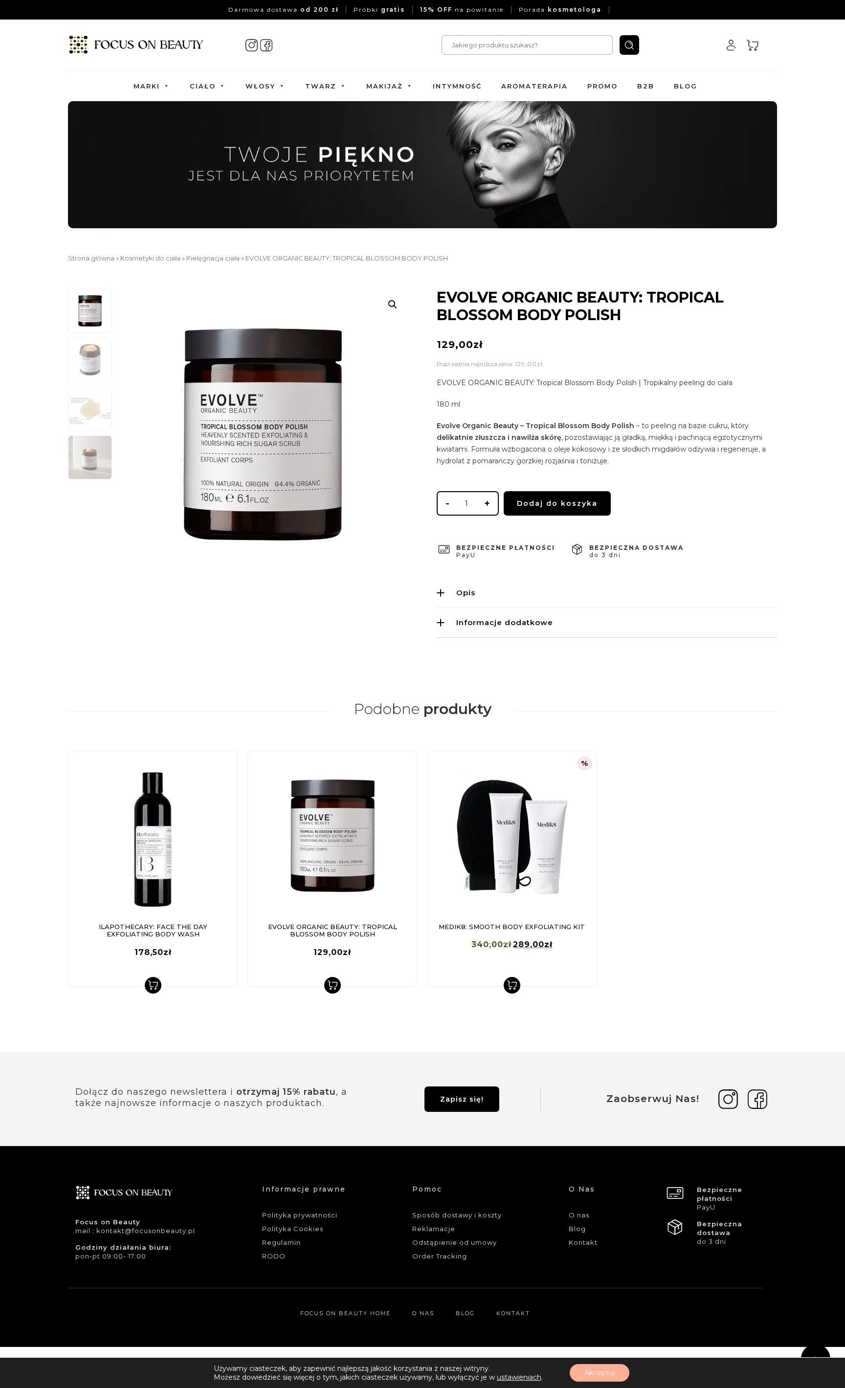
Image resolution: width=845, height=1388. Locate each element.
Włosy (260, 86)
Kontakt (583, 1242)
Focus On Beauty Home (345, 1313)
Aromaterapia (534, 86)
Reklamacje (433, 1229)
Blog (685, 86)
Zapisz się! (462, 1099)
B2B (645, 86)
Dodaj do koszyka (557, 503)
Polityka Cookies (292, 1229)
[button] (392, 304)
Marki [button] (146, 86)
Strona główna (91, 258)
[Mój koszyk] (752, 45)
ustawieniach (519, 1377)
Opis (465, 592)
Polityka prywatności (299, 1215)
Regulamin (281, 1242)
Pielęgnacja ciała (213, 258)
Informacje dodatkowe (504, 622)
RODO (274, 1256)
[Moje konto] (731, 45)
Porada (560, 9)
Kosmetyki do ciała (150, 258)
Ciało (203, 86)
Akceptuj (599, 1372)
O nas (579, 1215)
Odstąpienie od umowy (454, 1242)
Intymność (457, 86)
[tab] (607, 592)
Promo (602, 86)
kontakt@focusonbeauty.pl (145, 1231)
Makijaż (384, 86)
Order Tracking (439, 1256)
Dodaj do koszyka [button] (153, 985)
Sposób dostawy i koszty (457, 1215)
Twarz (320, 86)
